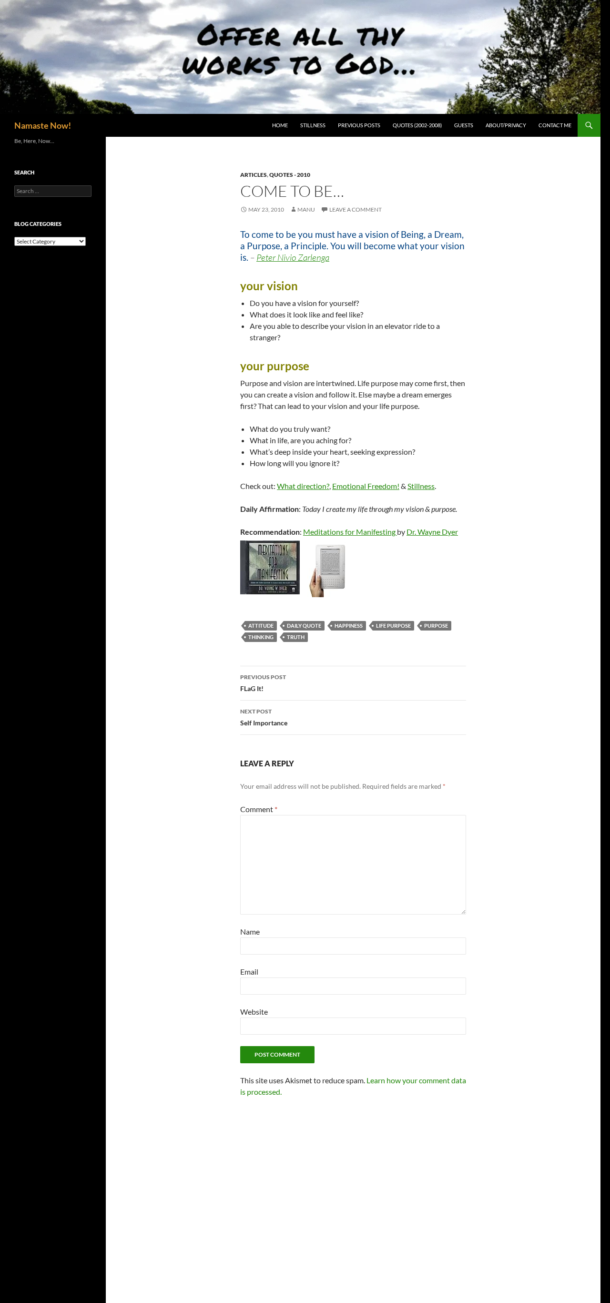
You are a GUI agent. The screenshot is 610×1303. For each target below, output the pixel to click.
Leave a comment (355, 209)
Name (250, 931)
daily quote (304, 625)
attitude (261, 625)
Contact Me (555, 125)
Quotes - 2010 (289, 174)
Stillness (312, 125)
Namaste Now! (42, 125)
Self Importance (263, 717)
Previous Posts (359, 125)
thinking (261, 637)
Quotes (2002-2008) (417, 125)
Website (254, 1011)
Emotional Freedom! (365, 485)
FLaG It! (263, 682)
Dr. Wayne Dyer (432, 531)
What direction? (303, 485)
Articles (253, 174)
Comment (258, 809)
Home (280, 125)
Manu (306, 209)
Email (249, 971)
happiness (349, 625)
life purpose (393, 625)
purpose (436, 625)
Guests (463, 125)
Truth (296, 637)
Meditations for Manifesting (350, 531)
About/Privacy (506, 125)
